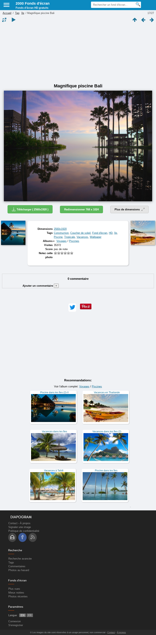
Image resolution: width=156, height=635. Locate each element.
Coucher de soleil (80, 232)
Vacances (82, 237)
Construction (61, 232)
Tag (17, 13)
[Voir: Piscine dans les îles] (105, 485)
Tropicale (69, 237)
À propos (25, 523)
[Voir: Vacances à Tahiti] (52, 485)
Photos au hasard (18, 570)
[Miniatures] (134, 20)
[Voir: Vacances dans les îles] (53, 446)
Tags (11, 562)
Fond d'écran (99, 232)
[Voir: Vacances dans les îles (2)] (105, 446)
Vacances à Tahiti (53, 470)
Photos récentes (18, 596)
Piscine (58, 237)
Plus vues (14, 588)
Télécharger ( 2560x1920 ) (32, 209)
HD (111, 232)
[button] (72, 307)
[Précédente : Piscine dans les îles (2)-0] (143, 20)
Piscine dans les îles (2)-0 (54, 392)
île (22, 13)
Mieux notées (16, 592)
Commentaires (16, 566)
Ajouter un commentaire (40, 285)
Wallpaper (95, 237)
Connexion (14, 621)
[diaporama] (13, 20)
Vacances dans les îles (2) (106, 431)
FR (29, 615)
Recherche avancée (20, 558)
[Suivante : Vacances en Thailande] (151, 20)
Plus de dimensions (128, 209)
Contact (12, 523)
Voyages (61, 241)
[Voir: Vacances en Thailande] (105, 407)
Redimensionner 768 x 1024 (81, 209)
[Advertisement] (78, 53)
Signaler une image (19, 527)
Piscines (74, 241)
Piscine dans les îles (106, 470)
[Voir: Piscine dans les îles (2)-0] (53, 407)
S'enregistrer (15, 625)
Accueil (7, 13)
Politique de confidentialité (23, 530)
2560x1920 (60, 228)
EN (22, 615)
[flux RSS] (32, 537)
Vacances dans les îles (54, 431)
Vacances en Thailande (107, 392)
